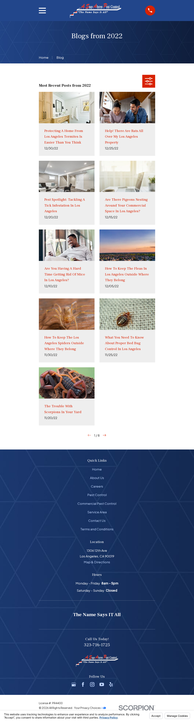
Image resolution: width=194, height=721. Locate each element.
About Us (97, 478)
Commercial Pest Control (96, 503)
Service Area (97, 512)
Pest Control (97, 495)
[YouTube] (101, 684)
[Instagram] (92, 684)
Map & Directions (97, 562)
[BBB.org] (120, 684)
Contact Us (97, 520)
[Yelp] (111, 684)
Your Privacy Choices (87, 707)
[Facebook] (83, 684)
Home (97, 469)
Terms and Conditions (96, 529)
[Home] (95, 10)
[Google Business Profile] (73, 684)
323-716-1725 (97, 645)
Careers (97, 486)
